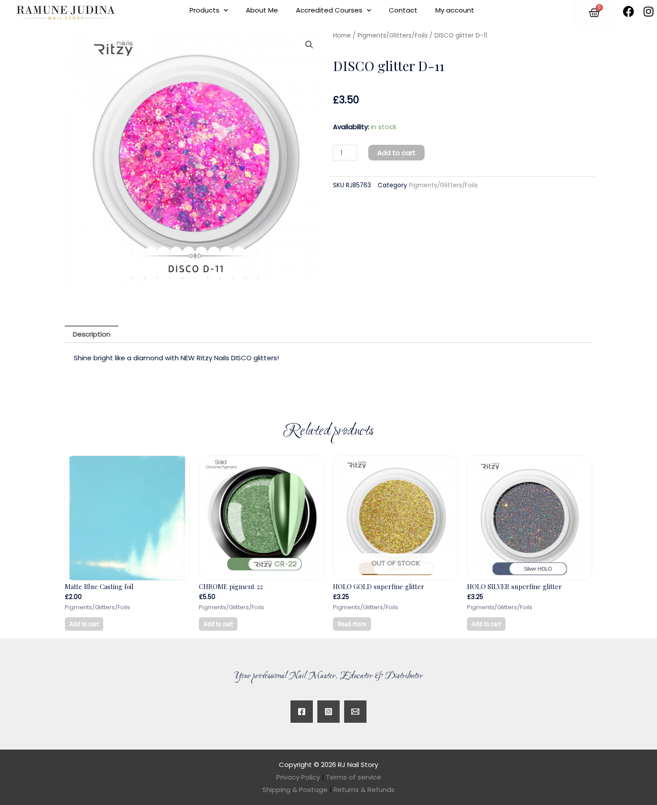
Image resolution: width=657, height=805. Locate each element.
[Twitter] (355, 711)
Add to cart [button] (84, 623)
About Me (262, 10)
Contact (403, 10)
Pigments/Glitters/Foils (393, 35)
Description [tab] (91, 334)
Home (342, 35)
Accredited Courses (329, 10)
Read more (351, 623)
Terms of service (353, 777)
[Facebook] (302, 711)
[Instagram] (328, 711)
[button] (309, 45)
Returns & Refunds (364, 789)
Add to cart (396, 152)
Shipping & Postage (297, 789)
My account (454, 10)
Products (204, 10)
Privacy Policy (298, 777)
